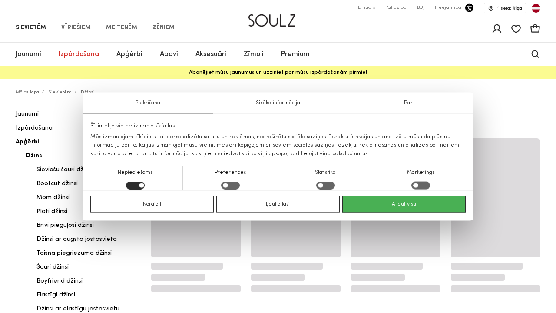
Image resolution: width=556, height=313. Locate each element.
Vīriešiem (76, 28)
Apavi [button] (169, 54)
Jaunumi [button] (28, 54)
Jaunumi (27, 114)
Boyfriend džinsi (59, 281)
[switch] (230, 185)
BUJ (420, 7)
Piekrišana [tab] (148, 103)
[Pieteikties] (497, 28)
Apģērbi (28, 142)
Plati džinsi (51, 211)
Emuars (366, 7)
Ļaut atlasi (278, 203)
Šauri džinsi (52, 267)
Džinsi (35, 156)
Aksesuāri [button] (210, 54)
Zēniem (163, 28)
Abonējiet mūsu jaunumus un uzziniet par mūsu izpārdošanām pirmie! (278, 72)
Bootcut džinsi (57, 183)
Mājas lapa (27, 92)
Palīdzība (396, 7)
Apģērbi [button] (129, 54)
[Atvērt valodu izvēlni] (536, 8)
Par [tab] (408, 103)
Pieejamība (448, 7)
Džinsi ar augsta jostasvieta (76, 239)
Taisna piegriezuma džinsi (74, 253)
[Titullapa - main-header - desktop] (278, 16)
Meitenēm (121, 28)
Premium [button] (295, 54)
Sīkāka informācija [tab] (278, 103)
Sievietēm (31, 28)
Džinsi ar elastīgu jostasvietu (77, 309)
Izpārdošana (34, 128)
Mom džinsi (53, 197)
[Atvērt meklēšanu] (535, 54)
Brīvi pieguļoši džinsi (65, 225)
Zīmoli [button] (254, 54)
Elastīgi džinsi (55, 295)
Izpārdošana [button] (79, 54)
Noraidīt (152, 203)
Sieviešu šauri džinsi (64, 169)
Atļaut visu (404, 203)
